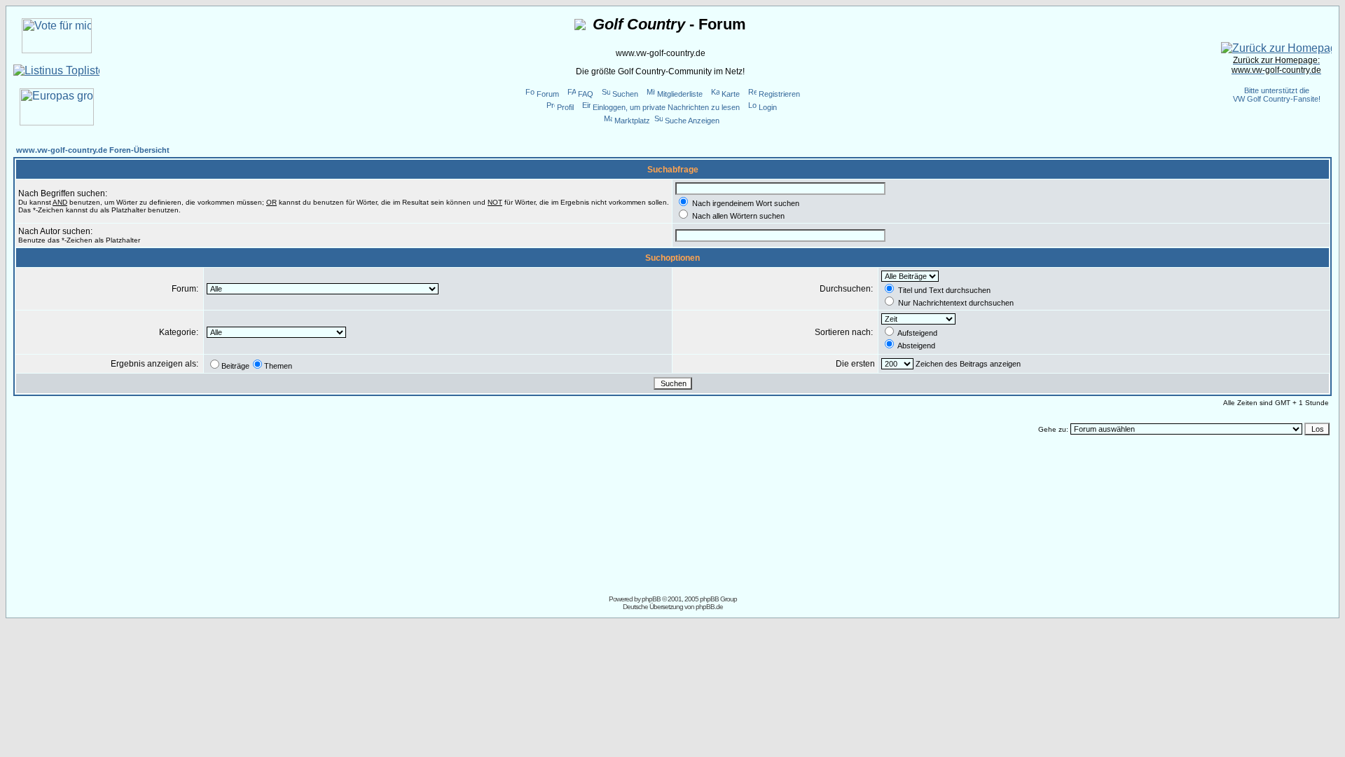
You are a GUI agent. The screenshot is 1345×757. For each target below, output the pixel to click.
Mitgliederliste (680, 94)
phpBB (651, 599)
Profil (565, 107)
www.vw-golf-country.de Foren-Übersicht (93, 150)
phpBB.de (709, 607)
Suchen (625, 94)
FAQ (585, 94)
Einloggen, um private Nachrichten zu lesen (666, 107)
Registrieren (779, 94)
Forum (548, 94)
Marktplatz (632, 120)
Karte (731, 94)
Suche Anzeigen (692, 120)
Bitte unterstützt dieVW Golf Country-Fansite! (1276, 94)
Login (768, 107)
